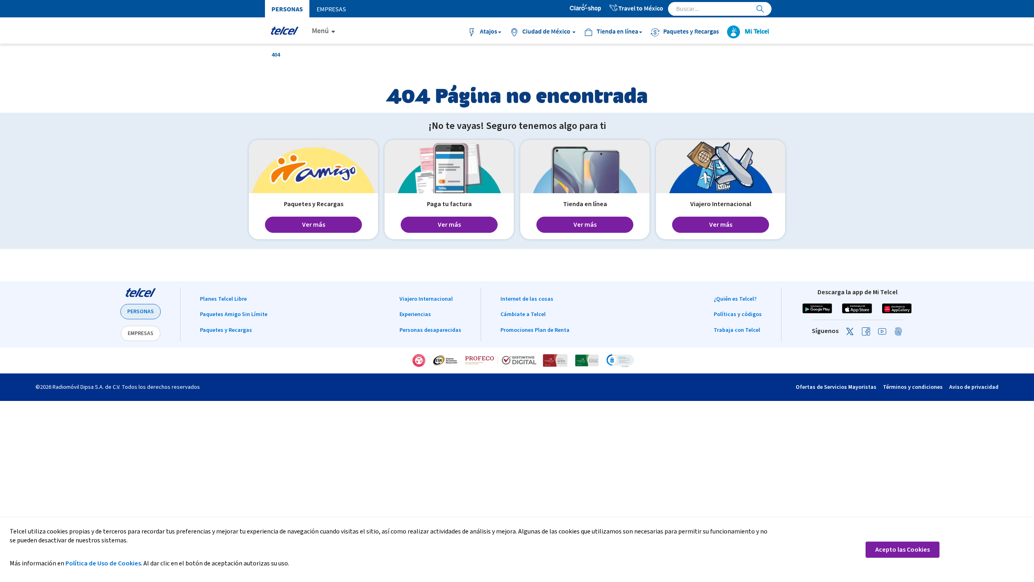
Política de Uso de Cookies (103, 563)
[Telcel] (284, 30)
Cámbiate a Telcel (523, 314)
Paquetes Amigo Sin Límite (233, 314)
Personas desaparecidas (430, 330)
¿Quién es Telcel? (735, 299)
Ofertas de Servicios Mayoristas (836, 387)
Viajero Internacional (426, 299)
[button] (620, 360)
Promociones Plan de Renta (535, 330)
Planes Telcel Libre (223, 299)
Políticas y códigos (738, 314)
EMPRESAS (140, 333)
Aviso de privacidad (973, 387)
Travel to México (640, 8)
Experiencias (415, 314)
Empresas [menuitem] (331, 9)
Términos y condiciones (913, 387)
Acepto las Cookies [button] (902, 549)
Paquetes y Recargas (226, 330)
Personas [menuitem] (287, 9)
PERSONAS (140, 312)
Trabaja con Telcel (737, 330)
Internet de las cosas (526, 299)
